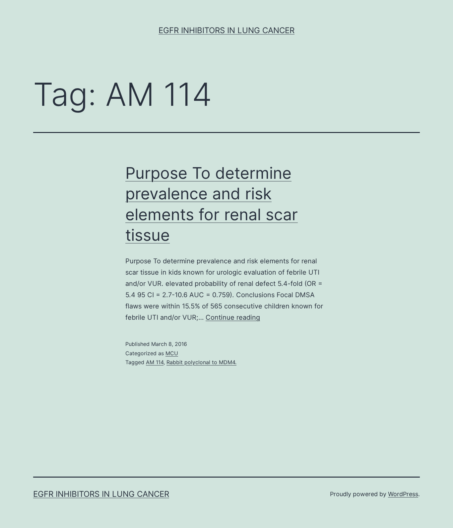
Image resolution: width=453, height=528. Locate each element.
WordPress (403, 494)
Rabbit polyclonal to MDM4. (201, 362)
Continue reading (233, 317)
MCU (171, 353)
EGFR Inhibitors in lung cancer (226, 30)
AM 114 (154, 362)
